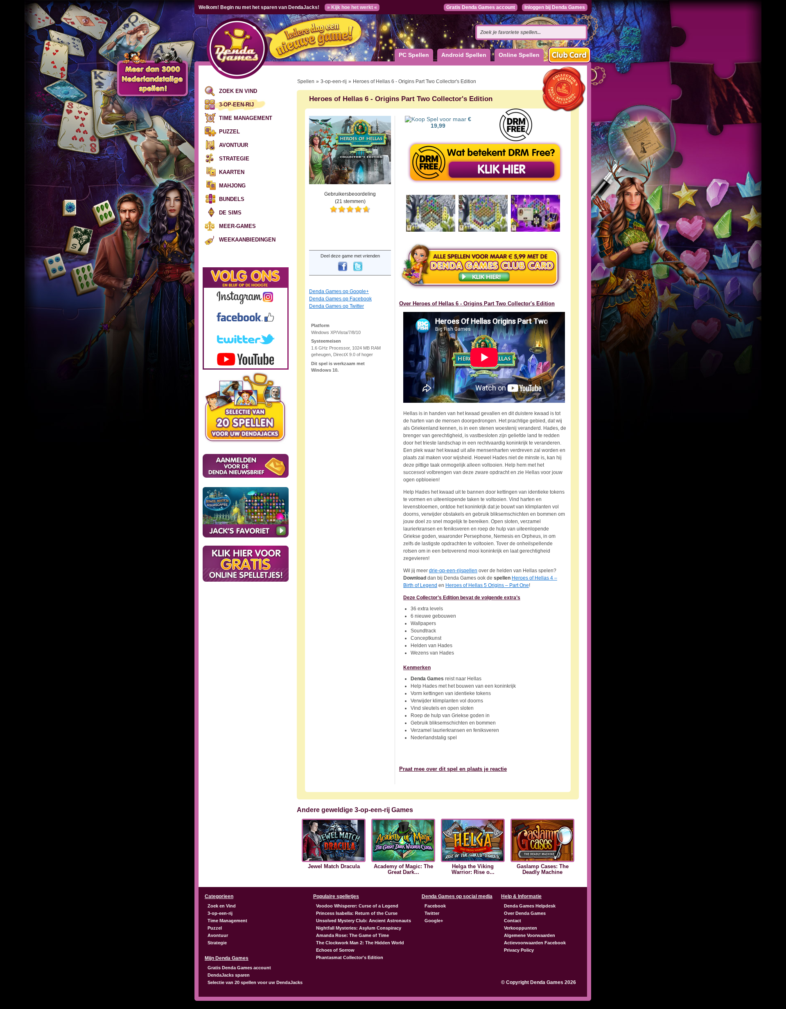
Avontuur (233, 145)
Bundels (231, 199)
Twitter (432, 913)
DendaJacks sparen (229, 975)
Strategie (234, 159)
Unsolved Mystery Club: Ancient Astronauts (363, 920)
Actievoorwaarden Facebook (535, 942)
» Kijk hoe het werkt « (352, 7)
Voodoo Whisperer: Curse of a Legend (357, 905)
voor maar (451, 122)
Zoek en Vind (238, 91)
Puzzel (229, 132)
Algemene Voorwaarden (529, 935)
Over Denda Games (525, 913)
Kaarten (231, 172)
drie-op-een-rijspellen (453, 570)
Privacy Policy (519, 950)
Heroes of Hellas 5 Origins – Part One (487, 585)
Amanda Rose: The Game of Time (352, 935)
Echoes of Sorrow (335, 950)
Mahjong (232, 186)
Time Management (245, 118)
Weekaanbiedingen (247, 240)
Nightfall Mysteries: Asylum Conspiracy (358, 927)
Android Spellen (463, 55)
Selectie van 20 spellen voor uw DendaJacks (255, 982)
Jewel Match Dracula (334, 866)
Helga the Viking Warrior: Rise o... (473, 869)
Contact (512, 920)
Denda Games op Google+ (339, 291)
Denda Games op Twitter (336, 306)
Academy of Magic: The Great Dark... (403, 869)
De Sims (230, 213)
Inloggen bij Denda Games (554, 7)
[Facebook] (343, 271)
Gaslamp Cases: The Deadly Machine (543, 869)
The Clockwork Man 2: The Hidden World (360, 942)
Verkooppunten (520, 927)
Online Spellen (519, 55)
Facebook (435, 905)
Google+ (434, 920)
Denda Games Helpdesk (530, 905)
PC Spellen (414, 55)
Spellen (305, 81)
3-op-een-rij (236, 105)
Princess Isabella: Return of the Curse (357, 913)
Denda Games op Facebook (340, 299)
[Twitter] (358, 271)
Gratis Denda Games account (480, 7)
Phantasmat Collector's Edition (349, 957)
